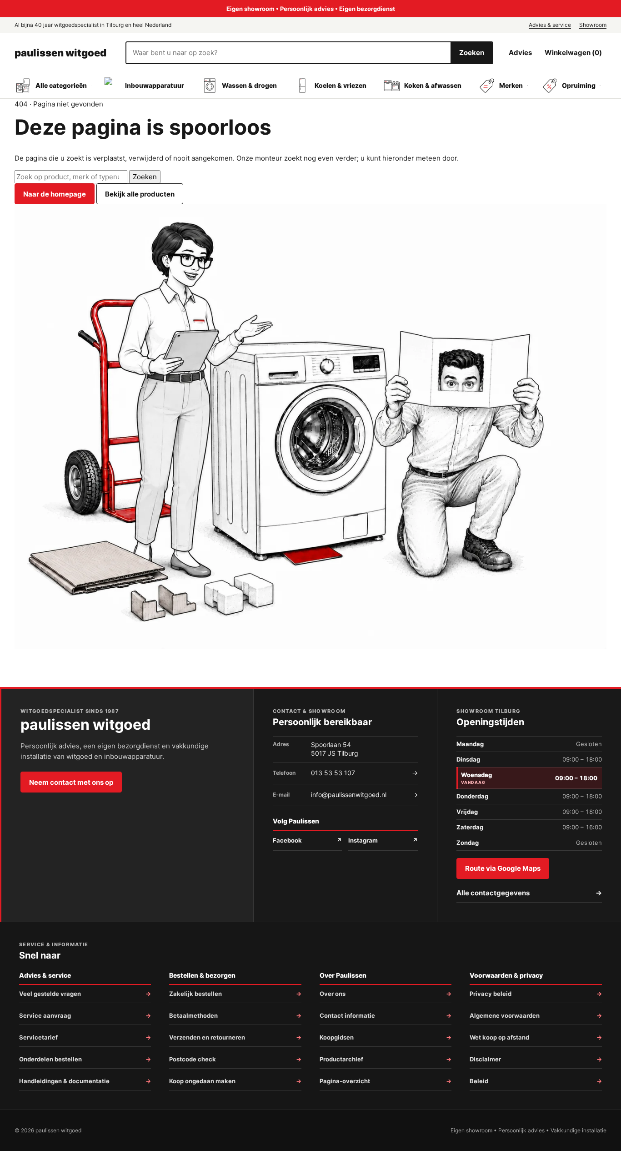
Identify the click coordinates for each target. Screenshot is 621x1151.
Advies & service (550, 24)
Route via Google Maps (503, 868)
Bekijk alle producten (140, 194)
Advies (520, 52)
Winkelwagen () (573, 52)
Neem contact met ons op (71, 782)
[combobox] (288, 52)
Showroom (592, 24)
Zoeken (471, 52)
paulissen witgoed (60, 53)
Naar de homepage (54, 194)
